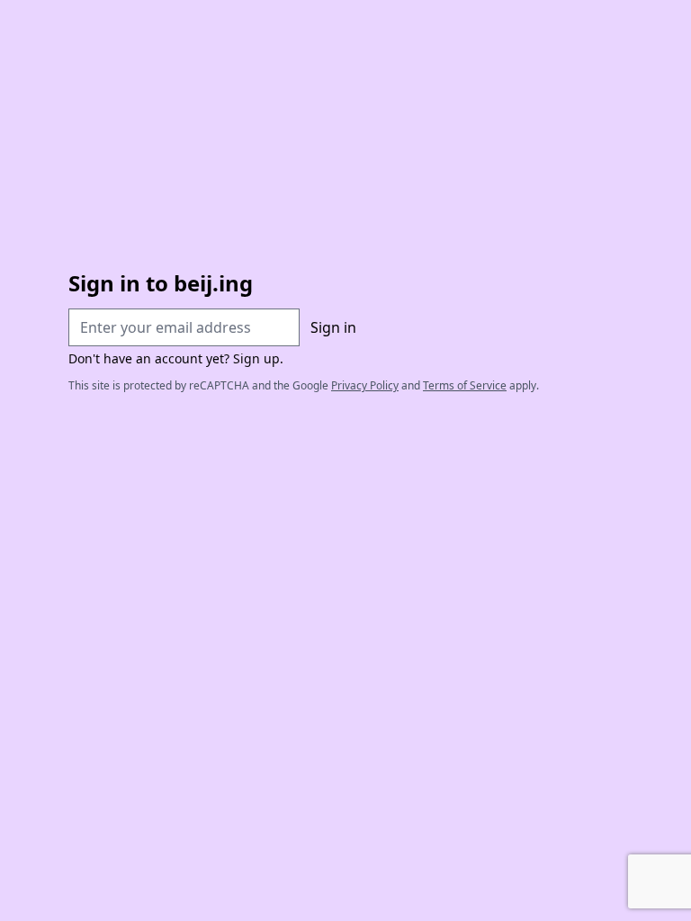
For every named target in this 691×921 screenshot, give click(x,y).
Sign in (333, 327)
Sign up (256, 358)
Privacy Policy (365, 385)
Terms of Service (465, 385)
